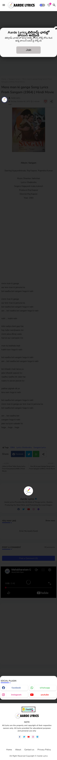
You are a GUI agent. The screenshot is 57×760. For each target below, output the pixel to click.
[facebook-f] (19, 737)
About (18, 749)
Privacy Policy (44, 749)
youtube (45, 694)
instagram (16, 694)
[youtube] (28, 737)
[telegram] (37, 737)
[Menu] (3, 5)
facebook (16, 687)
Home (9, 749)
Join (28, 50)
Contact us (29, 749)
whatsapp (45, 687)
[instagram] (33, 737)
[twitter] (24, 737)
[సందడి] (28, 711)
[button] (42, 5)
